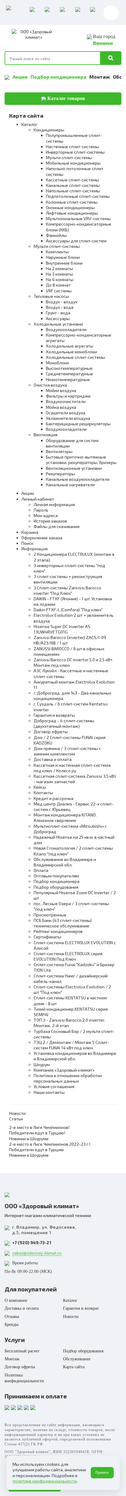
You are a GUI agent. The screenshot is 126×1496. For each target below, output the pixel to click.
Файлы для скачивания (57, 526)
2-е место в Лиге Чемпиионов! (39, 1127)
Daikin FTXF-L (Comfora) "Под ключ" (68, 609)
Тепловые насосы (51, 296)
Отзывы (12, 1316)
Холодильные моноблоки (71, 351)
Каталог (29, 124)
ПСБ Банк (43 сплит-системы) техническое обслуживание (63, 923)
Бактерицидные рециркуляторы (78, 423)
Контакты (43, 792)
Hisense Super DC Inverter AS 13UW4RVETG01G (62, 629)
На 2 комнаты (59, 268)
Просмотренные (50, 914)
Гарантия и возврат (81, 1308)
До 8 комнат (58, 284)
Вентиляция (45, 434)
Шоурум (42, 1064)
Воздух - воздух (61, 301)
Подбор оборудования (56, 887)
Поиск (27, 543)
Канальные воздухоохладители (77, 479)
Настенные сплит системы (72, 146)
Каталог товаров (65, 98)
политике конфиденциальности (45, 1481)
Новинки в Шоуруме (29, 1138)
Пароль (41, 509)
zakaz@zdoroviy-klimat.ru (36, 1252)
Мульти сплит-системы (69, 157)
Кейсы (40, 787)
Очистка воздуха (50, 384)
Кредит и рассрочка (53, 798)
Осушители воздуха (65, 412)
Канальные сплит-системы (73, 185)
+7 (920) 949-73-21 (31, 1242)
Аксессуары (58, 318)
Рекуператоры (60, 473)
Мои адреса (46, 515)
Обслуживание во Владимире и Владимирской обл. (65, 862)
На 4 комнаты (59, 279)
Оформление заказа (41, 537)
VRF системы (59, 290)
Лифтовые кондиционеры (72, 213)
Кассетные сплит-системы (72, 179)
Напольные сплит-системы (73, 190)
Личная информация (54, 504)
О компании (16, 1300)
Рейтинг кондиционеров (58, 931)
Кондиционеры (49, 129)
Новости (17, 1113)
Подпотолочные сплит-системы (78, 196)
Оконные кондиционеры (70, 207)
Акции (20, 77)
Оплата (41, 870)
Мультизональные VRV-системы (78, 218)
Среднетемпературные (69, 373)
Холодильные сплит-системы (75, 357)
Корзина (29, 532)
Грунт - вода (58, 312)
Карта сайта (73, 1367)
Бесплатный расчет (22, 1351)
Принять (102, 1472)
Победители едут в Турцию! (37, 1132)
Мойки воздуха (61, 390)
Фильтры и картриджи (68, 395)
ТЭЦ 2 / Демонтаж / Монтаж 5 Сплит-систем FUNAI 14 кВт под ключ (71, 1045)
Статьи (16, 1118)
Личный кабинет (37, 499)
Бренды (11, 1324)
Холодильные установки (58, 324)
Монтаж (99, 77)
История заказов (50, 520)
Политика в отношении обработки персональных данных (68, 1078)
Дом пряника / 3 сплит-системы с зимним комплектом (67, 751)
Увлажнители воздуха (68, 418)
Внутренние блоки (64, 263)
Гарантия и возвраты (54, 715)
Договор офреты (51, 731)
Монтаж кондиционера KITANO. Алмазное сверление (65, 817)
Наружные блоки (63, 257)
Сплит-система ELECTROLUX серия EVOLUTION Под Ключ (68, 956)
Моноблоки (57, 362)
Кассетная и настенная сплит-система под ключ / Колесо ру (72, 767)
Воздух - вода (59, 307)
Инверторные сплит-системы (75, 152)
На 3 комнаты (59, 274)
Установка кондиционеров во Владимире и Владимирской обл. (75, 1056)
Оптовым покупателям (56, 875)
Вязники (103, 43)
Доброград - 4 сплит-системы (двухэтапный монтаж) (64, 723)
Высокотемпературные (69, 368)
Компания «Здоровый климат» (64, 1070)
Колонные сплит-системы (72, 202)
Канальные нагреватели (70, 484)
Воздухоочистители (66, 401)
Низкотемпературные (68, 379)
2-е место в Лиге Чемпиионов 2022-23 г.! (49, 1144)
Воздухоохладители (66, 329)
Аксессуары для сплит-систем (76, 240)
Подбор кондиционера (58, 77)
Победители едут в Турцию (36, 1149)
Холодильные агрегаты (69, 345)
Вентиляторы (59, 451)
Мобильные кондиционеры (73, 163)
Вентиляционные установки (74, 468)
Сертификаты (47, 936)
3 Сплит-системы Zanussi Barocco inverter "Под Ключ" (67, 590)
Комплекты (57, 251)
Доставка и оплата (53, 759)
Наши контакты (49, 1092)
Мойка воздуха (61, 407)
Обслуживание (77, 1359)
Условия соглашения (54, 1086)
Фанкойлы (56, 235)
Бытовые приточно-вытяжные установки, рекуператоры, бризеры (81, 459)
